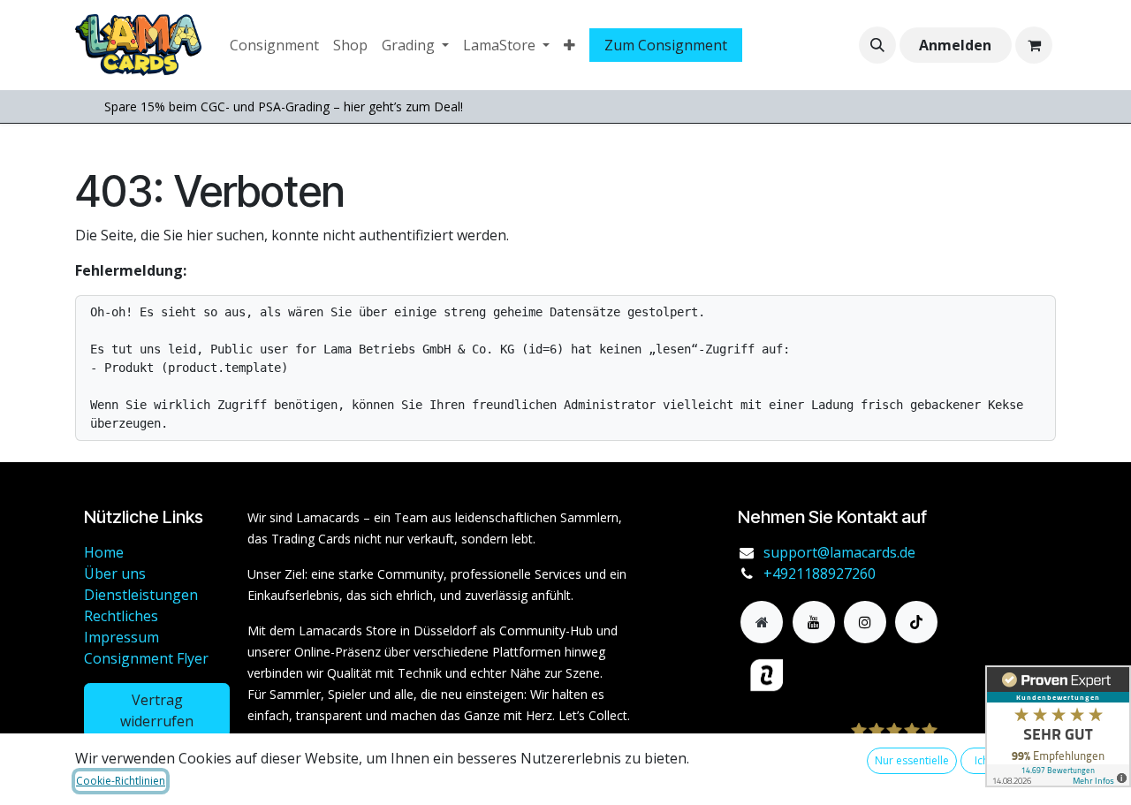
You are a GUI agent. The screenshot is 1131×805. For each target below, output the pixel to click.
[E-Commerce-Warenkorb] (1033, 45)
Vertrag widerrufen (157, 710)
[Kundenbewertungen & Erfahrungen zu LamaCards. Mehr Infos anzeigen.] (1058, 726)
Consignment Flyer (146, 658)
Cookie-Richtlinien (120, 780)
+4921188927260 (819, 573)
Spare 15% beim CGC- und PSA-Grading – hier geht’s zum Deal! (283, 106)
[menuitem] (274, 45)
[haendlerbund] (843, 675)
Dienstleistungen (141, 594)
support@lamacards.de (839, 552)
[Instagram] (865, 622)
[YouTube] (814, 622)
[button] (877, 45)
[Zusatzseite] (761, 622)
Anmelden (955, 45)
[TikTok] (916, 622)
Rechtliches (121, 616)
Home (104, 552)
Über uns (115, 573)
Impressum (121, 637)
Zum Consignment (665, 45)
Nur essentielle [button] (912, 760)
